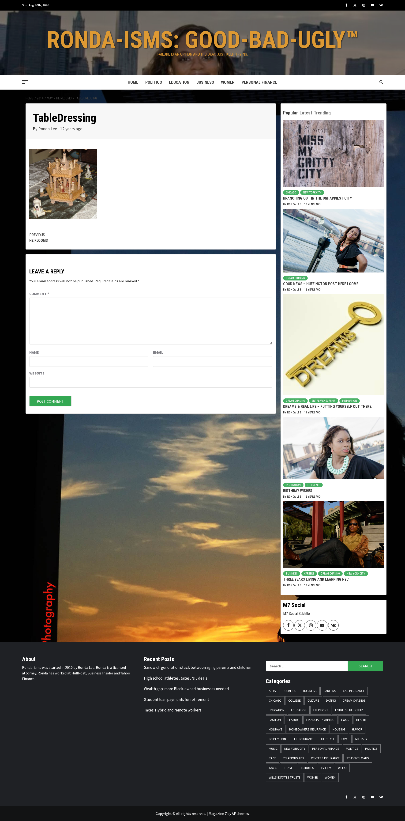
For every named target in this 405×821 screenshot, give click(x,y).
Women (228, 82)
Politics (153, 82)
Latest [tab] (306, 113)
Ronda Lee (48, 128)
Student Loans (357, 758)
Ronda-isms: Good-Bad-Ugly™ (202, 39)
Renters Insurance (325, 758)
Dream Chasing (295, 278)
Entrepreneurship (323, 400)
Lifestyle (314, 485)
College (294, 700)
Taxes (273, 768)
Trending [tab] (322, 113)
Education (179, 82)
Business (205, 82)
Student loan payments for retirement (176, 699)
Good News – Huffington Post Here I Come (320, 284)
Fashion (275, 720)
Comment (39, 293)
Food (345, 720)
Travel (289, 768)
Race (272, 758)
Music (273, 748)
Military (361, 739)
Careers (309, 573)
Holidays (275, 729)
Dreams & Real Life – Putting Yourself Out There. (327, 406)
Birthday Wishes (297, 490)
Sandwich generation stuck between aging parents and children (197, 667)
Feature (294, 720)
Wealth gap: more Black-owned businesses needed (186, 688)
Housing (339, 729)
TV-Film (326, 768)
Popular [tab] (290, 113)
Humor (357, 729)
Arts (272, 691)
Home (133, 82)
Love (345, 739)
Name (34, 352)
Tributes (307, 768)
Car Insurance (354, 691)
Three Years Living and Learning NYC (316, 579)
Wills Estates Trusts (284, 777)
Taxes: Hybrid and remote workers (172, 710)
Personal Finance (259, 82)
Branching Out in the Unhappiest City (317, 198)
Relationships (293, 758)
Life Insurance (303, 739)
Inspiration (349, 400)
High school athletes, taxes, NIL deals (175, 678)
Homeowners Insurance (307, 729)
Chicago (291, 192)
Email (158, 352)
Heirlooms (38, 238)
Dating (331, 700)
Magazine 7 (218, 813)
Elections (320, 710)
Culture (313, 700)
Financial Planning (320, 720)
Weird (342, 768)
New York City (312, 192)
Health (361, 720)
